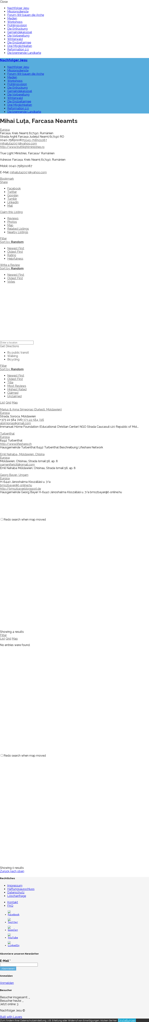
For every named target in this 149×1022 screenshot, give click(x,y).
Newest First (15, 248)
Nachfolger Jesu (18, 8)
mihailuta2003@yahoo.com (18, 143)
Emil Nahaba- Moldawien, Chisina (22, 454)
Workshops (15, 22)
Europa (5, 129)
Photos (12, 222)
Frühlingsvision (17, 25)
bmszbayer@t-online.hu (16, 485)
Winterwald (15, 39)
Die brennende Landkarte (24, 53)
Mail (10, 205)
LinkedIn (13, 202)
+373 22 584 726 (33, 420)
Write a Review (10, 265)
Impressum (14, 885)
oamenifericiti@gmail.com (17, 464)
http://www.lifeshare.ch (16, 444)
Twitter (12, 192)
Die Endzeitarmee (19, 42)
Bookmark (7, 178)
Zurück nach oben (12, 871)
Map (10, 225)
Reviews (13, 218)
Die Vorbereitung (18, 35)
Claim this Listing (11, 212)
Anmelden (7, 983)
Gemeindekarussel (19, 32)
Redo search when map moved (25, 519)
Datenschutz (16, 892)
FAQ (10, 905)
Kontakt (12, 902)
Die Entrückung (17, 28)
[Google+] (13, 930)
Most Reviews (16, 386)
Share (4, 182)
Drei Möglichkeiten (19, 46)
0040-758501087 (35, 140)
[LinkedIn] (13, 945)
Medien (12, 18)
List (2, 402)
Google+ (13, 195)
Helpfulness (15, 258)
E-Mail (5, 961)
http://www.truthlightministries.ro (22, 147)
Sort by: (12, 242)
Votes (11, 281)
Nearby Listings (17, 232)
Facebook (14, 188)
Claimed (12, 393)
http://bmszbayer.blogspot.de (20, 488)
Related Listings (18, 228)
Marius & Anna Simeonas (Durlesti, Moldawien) (31, 409)
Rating (11, 255)
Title (10, 382)
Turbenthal (7, 433)
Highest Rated (17, 389)
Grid (8, 402)
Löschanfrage (16, 896)
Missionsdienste (18, 11)
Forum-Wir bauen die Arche (25, 15)
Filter (3, 238)
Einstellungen (127, 1020)
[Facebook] (13, 914)
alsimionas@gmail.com (15, 423)
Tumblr (12, 199)
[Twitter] (13, 922)
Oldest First (15, 251)
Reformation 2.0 (18, 49)
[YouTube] (13, 937)
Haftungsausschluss (21, 889)
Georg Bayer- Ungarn (14, 475)
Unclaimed (14, 396)
